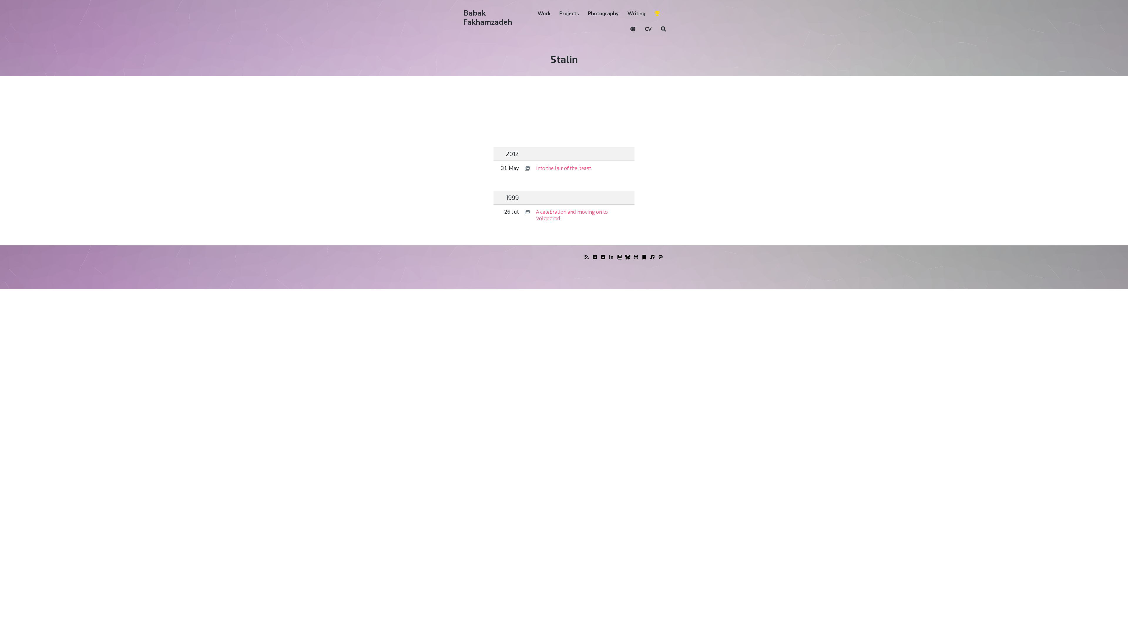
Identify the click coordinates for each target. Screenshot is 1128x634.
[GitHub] (636, 257)
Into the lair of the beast (563, 168)
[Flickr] (595, 257)
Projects (569, 13)
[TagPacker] (644, 257)
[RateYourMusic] (652, 257)
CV (648, 29)
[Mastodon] (661, 257)
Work (544, 13)
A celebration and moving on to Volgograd (572, 214)
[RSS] (587, 257)
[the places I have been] (603, 257)
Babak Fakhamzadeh (487, 17)
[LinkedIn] (611, 257)
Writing (636, 13)
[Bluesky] (628, 257)
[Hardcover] (619, 257)
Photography (603, 13)
